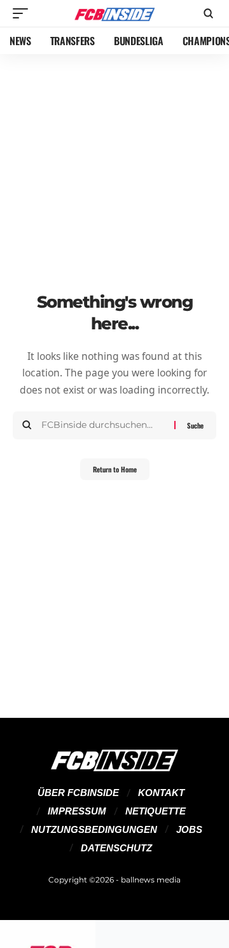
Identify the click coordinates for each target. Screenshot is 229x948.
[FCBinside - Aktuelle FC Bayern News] (114, 13)
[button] (23, 13)
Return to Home (115, 469)
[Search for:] (103, 425)
